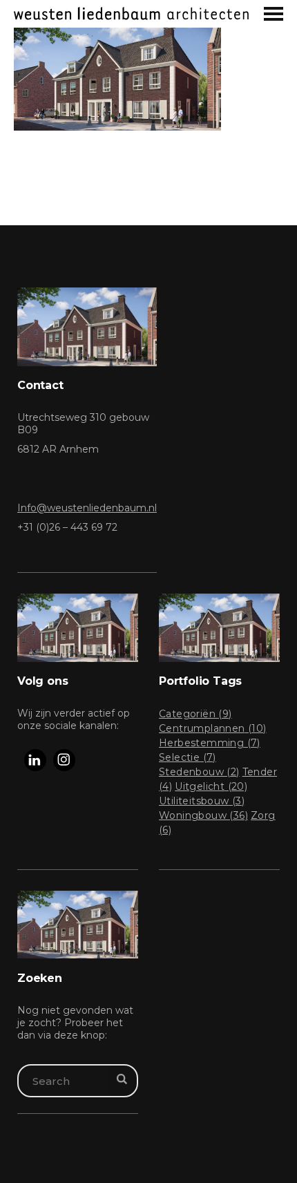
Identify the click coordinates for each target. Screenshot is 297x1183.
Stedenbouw (199, 772)
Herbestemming (209, 743)
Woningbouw (203, 815)
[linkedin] (35, 760)
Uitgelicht (211, 786)
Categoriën (195, 714)
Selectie (187, 757)
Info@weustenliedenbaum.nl (87, 508)
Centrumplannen (213, 728)
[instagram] (64, 760)
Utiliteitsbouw (202, 801)
